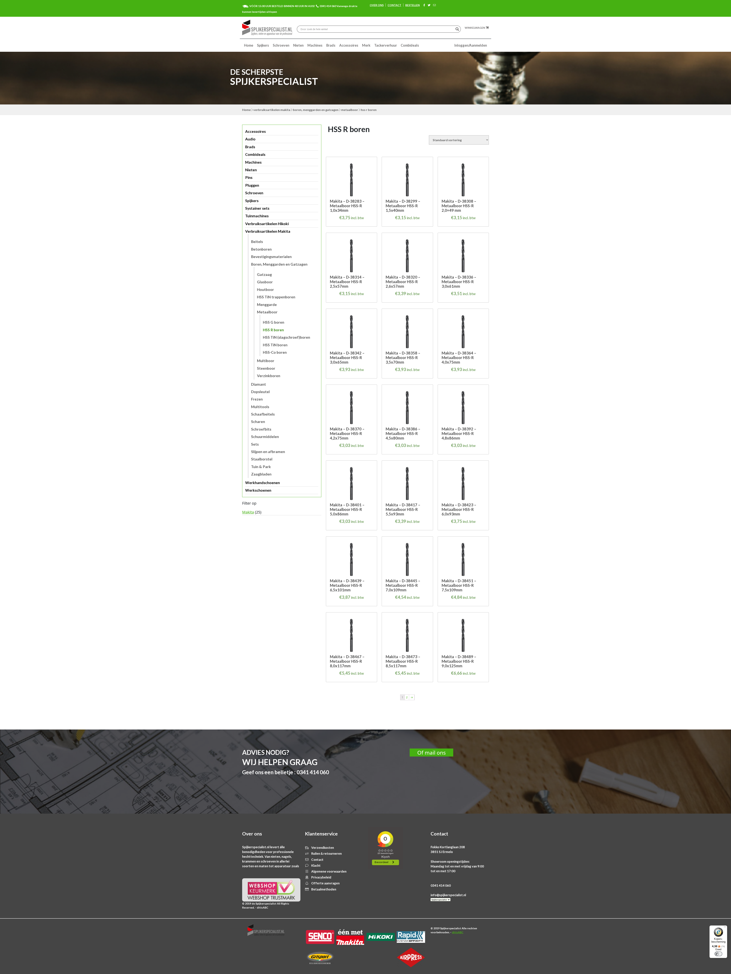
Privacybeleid (321, 877)
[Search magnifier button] (457, 29)
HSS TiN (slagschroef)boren (286, 337)
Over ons (377, 5)
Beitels (257, 241)
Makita (248, 512)
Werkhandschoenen (262, 482)
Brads (330, 45)
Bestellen (412, 5)
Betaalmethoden (323, 889)
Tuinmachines (257, 216)
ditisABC (457, 932)
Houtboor (265, 289)
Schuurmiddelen (265, 436)
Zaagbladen (261, 474)
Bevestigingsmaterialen (271, 256)
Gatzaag (264, 274)
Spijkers (263, 45)
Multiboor (265, 360)
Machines (314, 45)
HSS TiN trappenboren (276, 297)
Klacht (316, 865)
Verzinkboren (268, 376)
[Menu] (725, 927)
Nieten (298, 45)
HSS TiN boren (275, 345)
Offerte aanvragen (325, 883)
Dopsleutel (260, 391)
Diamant (258, 384)
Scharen (258, 421)
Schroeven (281, 45)
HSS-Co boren (275, 352)
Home (248, 45)
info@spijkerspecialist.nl (448, 895)
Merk (366, 45)
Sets (255, 444)
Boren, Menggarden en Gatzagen (315, 109)
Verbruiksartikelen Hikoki (267, 223)
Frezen (257, 399)
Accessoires (348, 45)
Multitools (260, 407)
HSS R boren (273, 330)
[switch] (718, 954)
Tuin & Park (261, 466)
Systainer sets (257, 208)
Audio (250, 139)
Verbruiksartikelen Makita (271, 109)
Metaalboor (349, 109)
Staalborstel (261, 459)
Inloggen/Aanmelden (470, 45)
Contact (394, 5)
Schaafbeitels (263, 414)
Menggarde (267, 304)
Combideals (410, 45)
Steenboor (266, 368)
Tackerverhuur (385, 45)
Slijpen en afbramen (268, 451)
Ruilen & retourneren (326, 853)
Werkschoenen (258, 490)
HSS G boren (273, 322)
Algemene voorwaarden (328, 871)
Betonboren (261, 249)
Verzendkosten (322, 848)
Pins (248, 177)
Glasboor (265, 282)
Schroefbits (261, 429)
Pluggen (252, 185)
